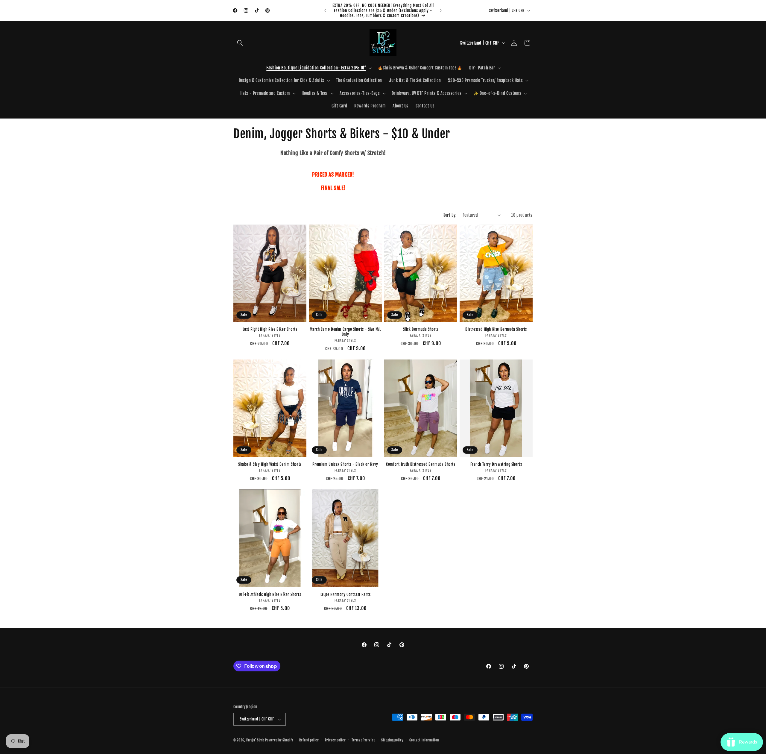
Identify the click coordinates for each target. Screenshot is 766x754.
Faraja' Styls (255, 740)
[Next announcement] (440, 10)
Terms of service (363, 740)
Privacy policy (335, 740)
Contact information (424, 740)
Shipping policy (392, 740)
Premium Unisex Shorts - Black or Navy (345, 464)
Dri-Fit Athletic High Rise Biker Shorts (270, 594)
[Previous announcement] (325, 10)
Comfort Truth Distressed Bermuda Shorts (420, 464)
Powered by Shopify (279, 740)
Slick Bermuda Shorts (421, 329)
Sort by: (450, 215)
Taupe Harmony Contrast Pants (345, 594)
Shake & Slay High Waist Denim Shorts (270, 464)
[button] (240, 42)
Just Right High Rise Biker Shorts (270, 329)
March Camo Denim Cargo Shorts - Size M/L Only (345, 332)
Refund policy (309, 740)
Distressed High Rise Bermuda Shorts (496, 329)
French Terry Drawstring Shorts (496, 464)
